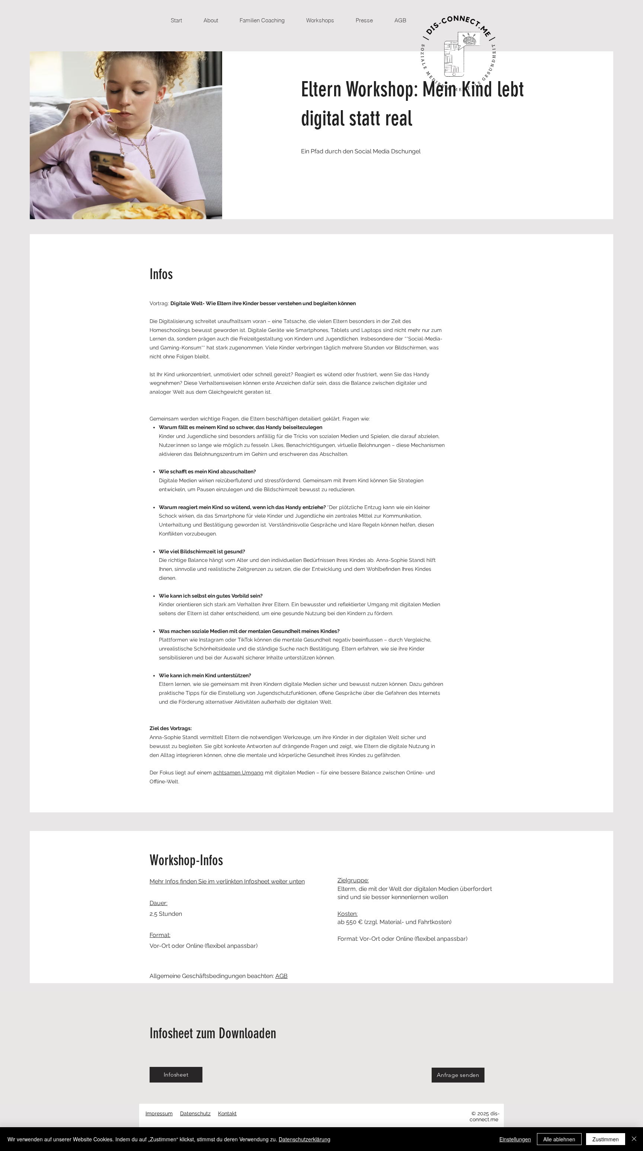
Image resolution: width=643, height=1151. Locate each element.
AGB (281, 975)
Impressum (159, 1113)
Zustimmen (605, 1139)
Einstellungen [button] (515, 1139)
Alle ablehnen (559, 1139)
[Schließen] (634, 1139)
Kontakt (227, 1113)
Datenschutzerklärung (304, 1139)
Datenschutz (195, 1113)
